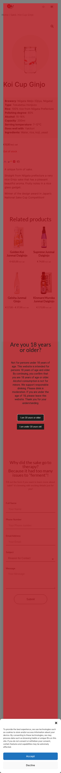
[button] (56, 723)
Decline (30, 765)
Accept (30, 756)
